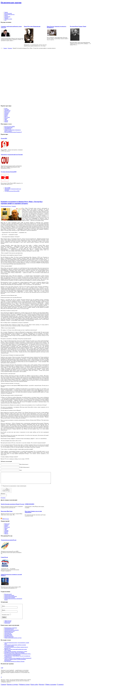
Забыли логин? (7, 621)
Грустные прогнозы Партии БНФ (8, 171)
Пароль (3, 610)
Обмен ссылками (50, 684)
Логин (3, 606)
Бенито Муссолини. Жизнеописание (32, 26)
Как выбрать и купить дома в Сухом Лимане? (14, 652)
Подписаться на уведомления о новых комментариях (14, 485)
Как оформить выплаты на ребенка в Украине (14, 661)
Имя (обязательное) (24, 464)
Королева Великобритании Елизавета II (13, 132)
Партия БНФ (4, 138)
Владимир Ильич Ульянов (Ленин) (78, 26)
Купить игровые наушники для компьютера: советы (15, 651)
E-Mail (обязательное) (24, 467)
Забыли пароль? (7, 620)
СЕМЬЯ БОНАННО (29, 504)
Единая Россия (4, 557)
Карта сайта (34, 684)
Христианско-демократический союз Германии (12, 154)
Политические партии (11, 2)
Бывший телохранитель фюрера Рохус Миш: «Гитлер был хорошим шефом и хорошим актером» (22, 202)
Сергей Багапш (7, 128)
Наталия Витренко (8, 127)
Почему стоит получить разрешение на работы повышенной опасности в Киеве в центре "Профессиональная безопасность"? (17, 659)
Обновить (3, 493)
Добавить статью (24, 684)
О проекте (60, 684)
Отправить (3, 497)
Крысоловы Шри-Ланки (6, 511)
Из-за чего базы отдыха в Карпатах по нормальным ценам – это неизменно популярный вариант (17, 654)
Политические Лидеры (6, 206)
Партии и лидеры (12, 684)
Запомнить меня (5, 614)
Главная (5, 48)
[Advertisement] (46, 8)
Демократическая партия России (8, 539)
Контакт (41, 684)
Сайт (21, 470)
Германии (10, 48)
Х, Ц (2, 667)
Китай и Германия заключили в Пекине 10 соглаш (12, 504)
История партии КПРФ (9, 126)
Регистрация (7, 622)
